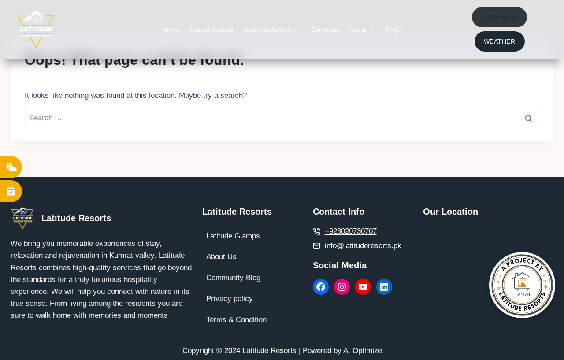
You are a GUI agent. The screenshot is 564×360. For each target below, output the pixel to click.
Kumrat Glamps (211, 29)
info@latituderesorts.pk (363, 245)
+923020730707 (351, 231)
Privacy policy (229, 298)
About (357, 29)
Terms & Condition (236, 319)
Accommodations (267, 29)
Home (171, 29)
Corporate (325, 29)
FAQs (393, 29)
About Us (221, 256)
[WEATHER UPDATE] (11, 167)
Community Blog (233, 278)
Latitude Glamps (233, 236)
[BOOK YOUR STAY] (11, 191)
